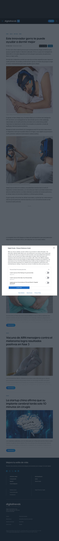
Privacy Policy (38, 292)
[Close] (54, 248)
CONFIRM (19, 287)
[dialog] (29, 270)
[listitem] (29, 269)
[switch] (47, 273)
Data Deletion (21, 292)
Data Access (29, 292)
